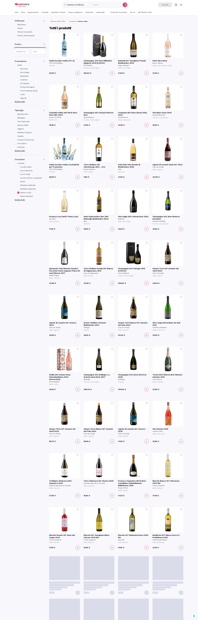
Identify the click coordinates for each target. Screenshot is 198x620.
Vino (16, 12)
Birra (23, 12)
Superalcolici (33, 12)
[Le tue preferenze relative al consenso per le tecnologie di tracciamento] (194, 616)
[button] (77, 5)
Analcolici (89, 12)
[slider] (14, 47)
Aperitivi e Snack (58, 12)
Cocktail (44, 12)
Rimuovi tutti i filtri (58, 21)
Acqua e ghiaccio (75, 12)
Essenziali (100, 12)
